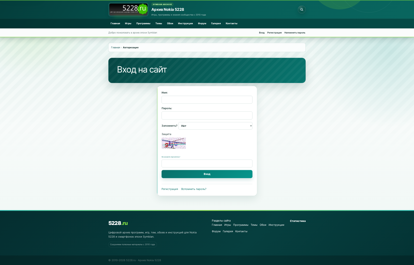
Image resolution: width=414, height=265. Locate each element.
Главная (115, 23)
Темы (158, 23)
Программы (143, 23)
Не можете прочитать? (171, 157)
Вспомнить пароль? (193, 189)
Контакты (231, 23)
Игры (128, 23)
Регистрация (274, 32)
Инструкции (185, 23)
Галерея (216, 23)
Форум (202, 23)
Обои (170, 23)
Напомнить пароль (294, 32)
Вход (262, 32)
